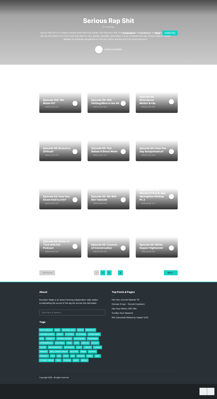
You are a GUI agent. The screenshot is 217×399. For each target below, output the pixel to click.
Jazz (79, 347)
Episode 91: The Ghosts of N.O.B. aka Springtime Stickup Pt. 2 (152, 194)
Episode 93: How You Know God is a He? (56, 198)
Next (170, 273)
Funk (69, 343)
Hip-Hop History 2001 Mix (124, 308)
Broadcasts (128, 33)
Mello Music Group (58, 352)
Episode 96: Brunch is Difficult (56, 150)
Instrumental (55, 347)
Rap (72, 356)
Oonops (92, 352)
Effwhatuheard (64, 339)
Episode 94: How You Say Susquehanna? (153, 150)
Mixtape (74, 352)
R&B (59, 356)
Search (102, 312)
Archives (144, 33)
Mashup (43, 352)
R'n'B (66, 356)
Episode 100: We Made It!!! (53, 101)
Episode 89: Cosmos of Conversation (104, 246)
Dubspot (50, 339)
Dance (60, 334)
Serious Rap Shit (52, 107)
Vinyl (75, 360)
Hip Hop (95, 343)
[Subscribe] (203, 391)
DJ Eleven (81, 334)
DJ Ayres (69, 334)
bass (57, 330)
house (43, 347)
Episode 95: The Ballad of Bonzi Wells (104, 150)
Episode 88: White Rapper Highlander (151, 246)
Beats (80, 330)
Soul (97, 356)
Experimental (46, 343)
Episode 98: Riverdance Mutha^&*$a (147, 100)
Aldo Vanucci (46, 330)
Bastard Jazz (69, 330)
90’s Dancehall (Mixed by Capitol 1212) (130, 317)
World (84, 360)
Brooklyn (90, 330)
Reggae (80, 356)
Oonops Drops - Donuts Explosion (128, 304)
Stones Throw (46, 360)
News (83, 352)
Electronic (79, 339)
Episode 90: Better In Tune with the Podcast (56, 244)
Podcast (44, 356)
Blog (157, 33)
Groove (85, 343)
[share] (210, 391)
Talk (58, 360)
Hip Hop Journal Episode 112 (125, 299)
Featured (60, 343)
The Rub (67, 360)
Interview (69, 347)
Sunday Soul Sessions (122, 313)
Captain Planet (47, 334)
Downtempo (94, 334)
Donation (170, 33)
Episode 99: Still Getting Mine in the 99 (105, 101)
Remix (89, 356)
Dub (41, 339)
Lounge (97, 347)
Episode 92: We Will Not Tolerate (103, 198)
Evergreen (93, 339)
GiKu (77, 343)
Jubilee (87, 347)
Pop (52, 356)
